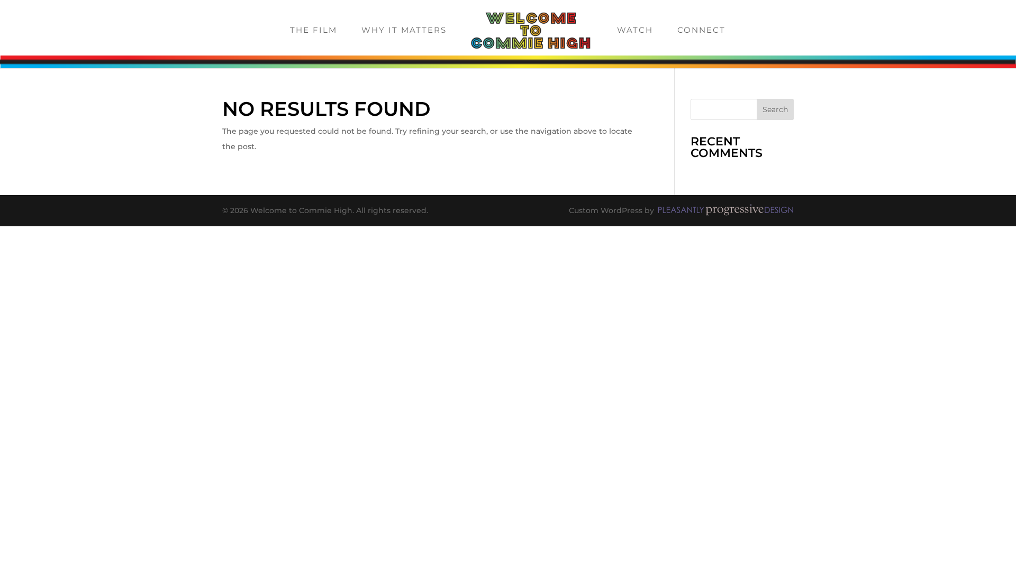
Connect (701, 30)
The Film (313, 30)
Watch (635, 30)
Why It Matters (404, 30)
